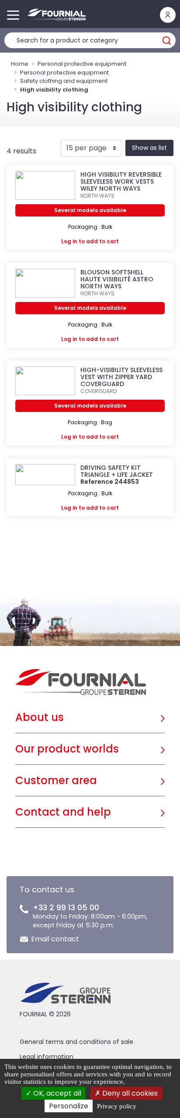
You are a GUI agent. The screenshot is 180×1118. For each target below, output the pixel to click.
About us (39, 717)
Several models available (90, 210)
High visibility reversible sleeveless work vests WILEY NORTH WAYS (121, 181)
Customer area (56, 780)
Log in (69, 241)
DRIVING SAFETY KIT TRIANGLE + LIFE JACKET (116, 471)
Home (19, 64)
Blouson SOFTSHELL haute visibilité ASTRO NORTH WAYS (116, 279)
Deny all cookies (129, 1093)
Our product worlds (67, 749)
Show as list (149, 147)
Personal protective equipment (82, 64)
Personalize (68, 1106)
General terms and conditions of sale (76, 1041)
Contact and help (63, 812)
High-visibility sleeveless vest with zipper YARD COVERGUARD (121, 377)
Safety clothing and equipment (63, 81)
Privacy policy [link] (116, 1106)
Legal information (46, 1056)
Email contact (55, 939)
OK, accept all (56, 1093)
